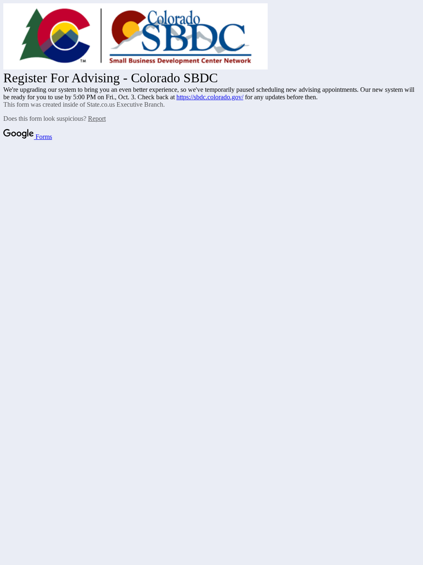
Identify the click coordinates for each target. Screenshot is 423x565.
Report (97, 118)
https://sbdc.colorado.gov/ (209, 97)
